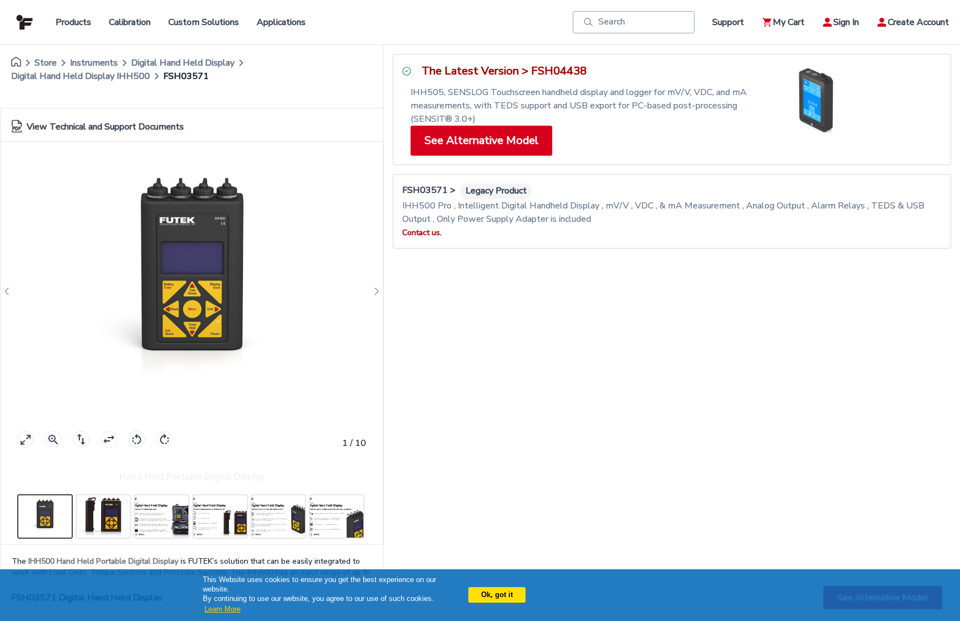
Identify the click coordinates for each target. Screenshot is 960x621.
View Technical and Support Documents (105, 127)
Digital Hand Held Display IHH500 (80, 76)
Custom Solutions (203, 22)
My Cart (788, 22)
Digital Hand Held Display (182, 63)
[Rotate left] (136, 439)
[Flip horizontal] (109, 439)
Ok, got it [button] (497, 594)
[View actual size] (53, 439)
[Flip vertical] (81, 439)
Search (611, 22)
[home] (16, 62)
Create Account (918, 22)
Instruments (94, 63)
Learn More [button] (222, 609)
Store (45, 63)
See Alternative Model (481, 140)
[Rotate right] (164, 439)
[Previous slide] (10, 291)
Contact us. (422, 232)
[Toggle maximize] (25, 439)
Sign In (846, 22)
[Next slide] (373, 291)
